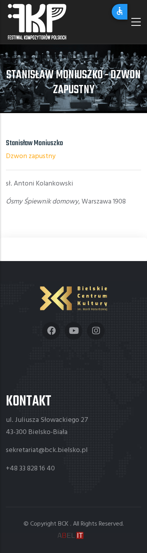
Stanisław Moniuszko (34, 143)
